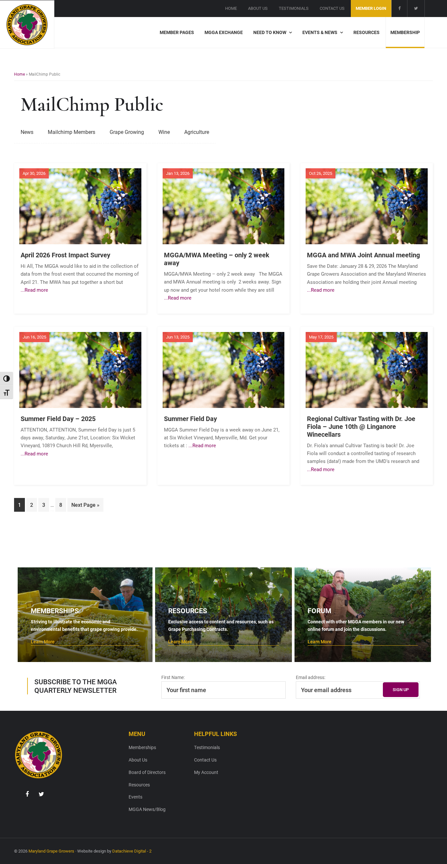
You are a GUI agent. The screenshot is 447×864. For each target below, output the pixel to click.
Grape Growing (127, 131)
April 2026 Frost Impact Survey (65, 254)
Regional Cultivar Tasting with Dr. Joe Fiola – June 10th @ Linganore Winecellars (361, 426)
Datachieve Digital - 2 (132, 851)
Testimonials (207, 747)
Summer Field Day (190, 418)
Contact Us (205, 760)
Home (19, 74)
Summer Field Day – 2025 (58, 418)
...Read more (34, 289)
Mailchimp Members (71, 131)
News (27, 131)
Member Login (371, 8)
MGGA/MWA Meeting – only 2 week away (216, 258)
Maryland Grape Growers (51, 851)
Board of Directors (147, 772)
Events (135, 797)
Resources (139, 784)
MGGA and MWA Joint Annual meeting (363, 254)
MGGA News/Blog (147, 809)
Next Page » (85, 506)
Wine (164, 131)
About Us (138, 760)
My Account (206, 772)
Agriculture (196, 131)
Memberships (142, 747)
